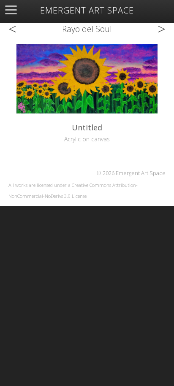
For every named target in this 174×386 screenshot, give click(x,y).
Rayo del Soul (87, 29)
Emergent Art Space (87, 10)
